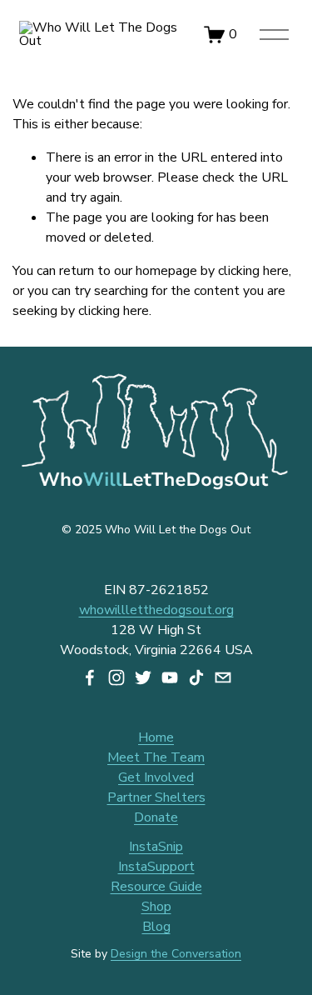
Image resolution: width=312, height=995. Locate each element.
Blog (156, 927)
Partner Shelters (156, 797)
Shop (156, 907)
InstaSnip (156, 847)
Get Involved (156, 777)
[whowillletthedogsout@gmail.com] (223, 677)
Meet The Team (156, 757)
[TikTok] (196, 677)
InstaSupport (156, 867)
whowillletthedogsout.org (156, 610)
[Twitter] (143, 677)
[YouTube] (169, 677)
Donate (156, 817)
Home (156, 737)
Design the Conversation (176, 954)
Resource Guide (156, 887)
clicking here (253, 271)
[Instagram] (116, 677)
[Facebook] (90, 677)
